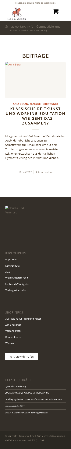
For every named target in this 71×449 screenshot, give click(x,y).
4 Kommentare (44, 172)
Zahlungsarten (13, 324)
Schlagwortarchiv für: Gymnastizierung (33, 26)
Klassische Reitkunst (44, 104)
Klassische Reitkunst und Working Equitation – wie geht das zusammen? (36, 116)
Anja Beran (20, 104)
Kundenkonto (13, 337)
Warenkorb (11, 343)
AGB (7, 271)
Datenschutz (12, 265)
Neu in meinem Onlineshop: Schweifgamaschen (26, 412)
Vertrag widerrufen (16, 290)
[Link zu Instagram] (57, 444)
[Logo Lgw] (29, 13)
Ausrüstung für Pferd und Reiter (23, 318)
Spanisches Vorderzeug (15, 386)
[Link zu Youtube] (63, 444)
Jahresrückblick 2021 (15, 405)
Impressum (11, 259)
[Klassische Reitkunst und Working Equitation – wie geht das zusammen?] (35, 80)
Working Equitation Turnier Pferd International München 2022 (33, 399)
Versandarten (13, 330)
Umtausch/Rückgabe (17, 284)
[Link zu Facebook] (51, 444)
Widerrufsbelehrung (16, 277)
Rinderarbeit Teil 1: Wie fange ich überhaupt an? (27, 392)
